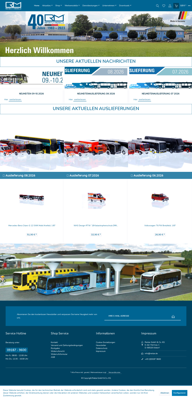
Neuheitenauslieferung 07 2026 (160, 93)
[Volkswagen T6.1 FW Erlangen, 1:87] (160, 198)
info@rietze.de (151, 353)
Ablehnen (164, 393)
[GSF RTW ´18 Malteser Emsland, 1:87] (96, 198)
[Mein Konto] (170, 5)
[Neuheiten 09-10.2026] (31, 78)
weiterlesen (15, 99)
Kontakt (54, 342)
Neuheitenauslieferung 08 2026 (96, 93)
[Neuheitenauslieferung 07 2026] (160, 78)
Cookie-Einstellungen (105, 342)
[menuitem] (37, 5)
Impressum (101, 351)
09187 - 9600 (16, 350)
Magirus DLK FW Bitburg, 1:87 (32, 225)
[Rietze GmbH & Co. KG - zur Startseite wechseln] (19, 5)
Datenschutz (101, 348)
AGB (53, 357)
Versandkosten (114, 372)
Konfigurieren (180, 393)
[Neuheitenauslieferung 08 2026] (96, 78)
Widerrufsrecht (58, 351)
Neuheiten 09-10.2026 (31, 93)
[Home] (37, 5)
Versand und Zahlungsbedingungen (67, 345)
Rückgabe (55, 348)
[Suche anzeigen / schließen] (157, 5)
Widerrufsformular (59, 354)
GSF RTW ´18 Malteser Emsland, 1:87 (96, 225)
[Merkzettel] (164, 5)
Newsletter (101, 345)
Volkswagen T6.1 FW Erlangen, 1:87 (160, 225)
